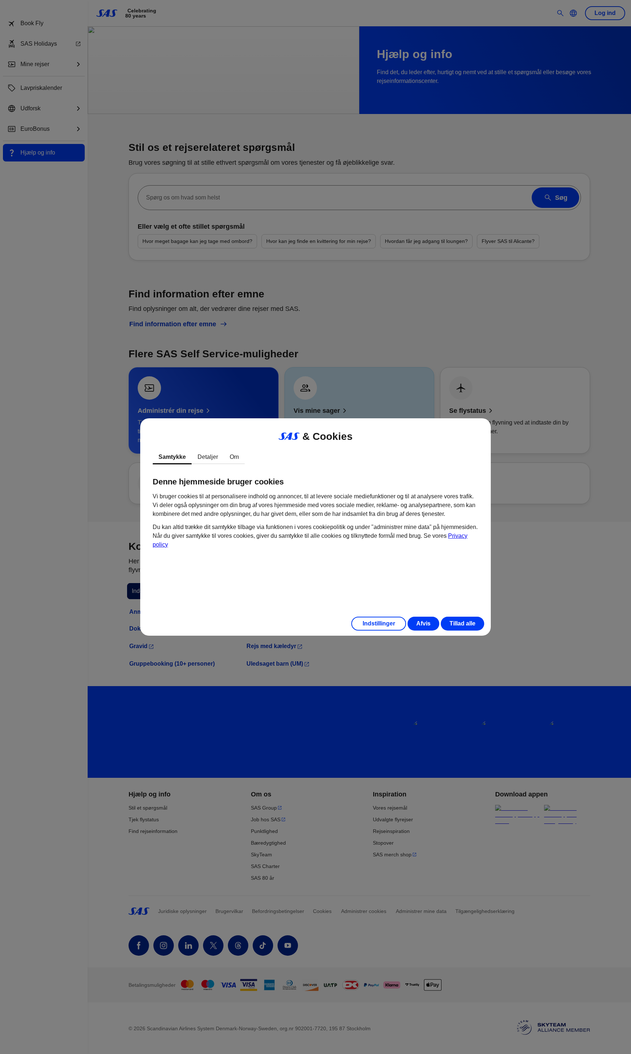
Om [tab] (234, 457)
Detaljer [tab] (208, 457)
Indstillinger (379, 623)
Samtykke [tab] (172, 457)
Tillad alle (462, 623)
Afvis (423, 623)
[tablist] (315, 457)
